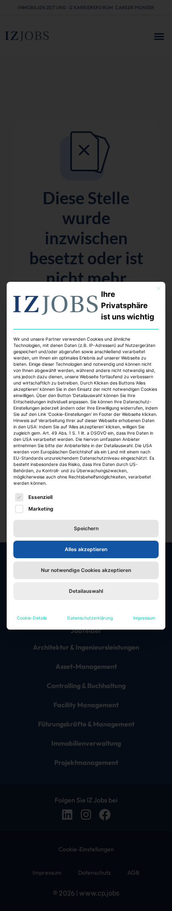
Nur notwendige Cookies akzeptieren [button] (86, 570)
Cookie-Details (32, 618)
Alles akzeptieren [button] (86, 549)
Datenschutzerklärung (90, 618)
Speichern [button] (86, 528)
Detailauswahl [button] (86, 591)
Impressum (144, 618)
